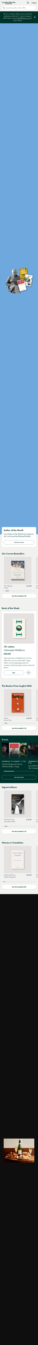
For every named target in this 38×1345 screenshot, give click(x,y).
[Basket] (28, 3)
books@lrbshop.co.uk (23, 18)
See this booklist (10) (19, 596)
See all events (19, 777)
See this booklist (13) (19, 728)
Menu (34, 3)
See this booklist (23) (19, 887)
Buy (13, 673)
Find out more (19, 542)
